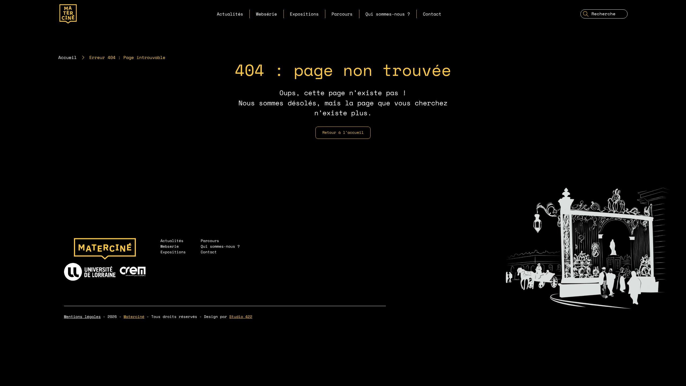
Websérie (266, 14)
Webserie (170, 246)
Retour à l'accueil (343, 132)
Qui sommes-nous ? (388, 14)
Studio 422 (240, 316)
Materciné (134, 316)
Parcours (341, 14)
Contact (432, 14)
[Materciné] (68, 14)
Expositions (304, 14)
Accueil (67, 57)
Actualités (230, 14)
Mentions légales (82, 316)
